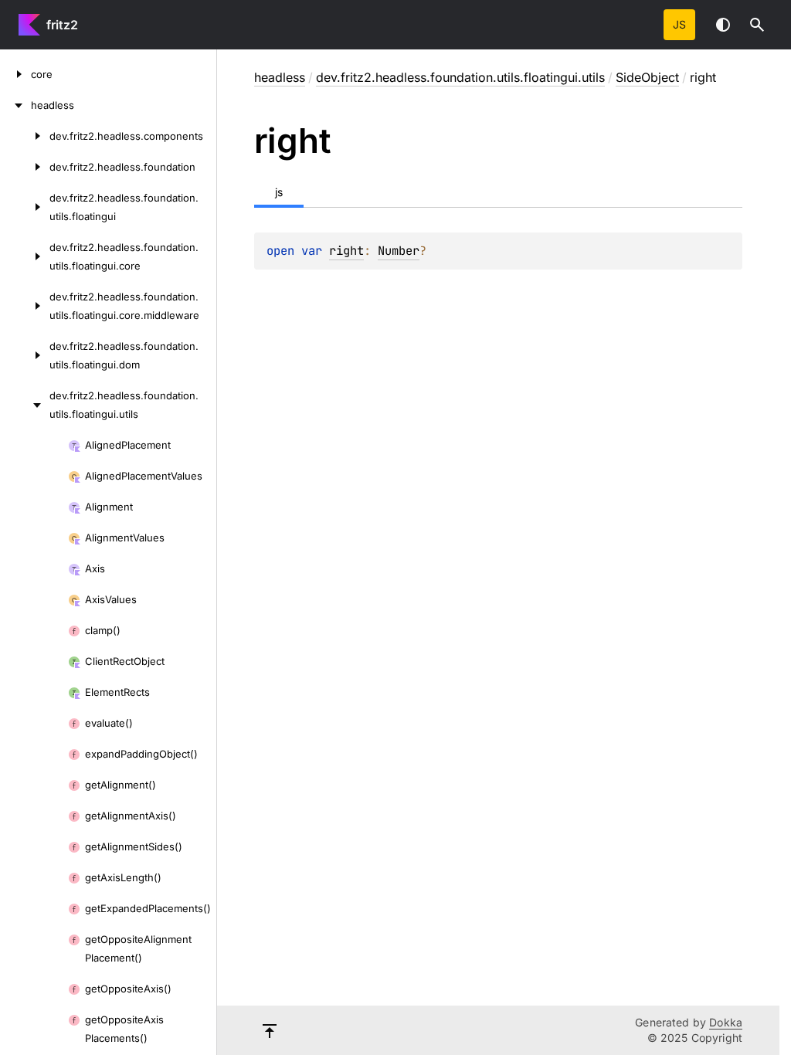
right (346, 251)
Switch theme (723, 24)
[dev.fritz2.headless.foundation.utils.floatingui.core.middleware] (24, 306)
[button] (757, 24)
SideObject (647, 77)
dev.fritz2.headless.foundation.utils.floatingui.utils (460, 77)
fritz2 (62, 24)
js (679, 24)
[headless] (15, 105)
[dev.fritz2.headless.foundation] (24, 166)
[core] (15, 74)
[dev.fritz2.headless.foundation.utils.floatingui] (24, 207)
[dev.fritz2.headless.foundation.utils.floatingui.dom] (24, 355)
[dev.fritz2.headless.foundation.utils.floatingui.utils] (24, 404)
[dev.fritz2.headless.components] (24, 135)
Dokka (725, 1022)
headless (279, 77)
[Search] (757, 24)
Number (398, 251)
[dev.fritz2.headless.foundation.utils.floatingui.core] (24, 256)
